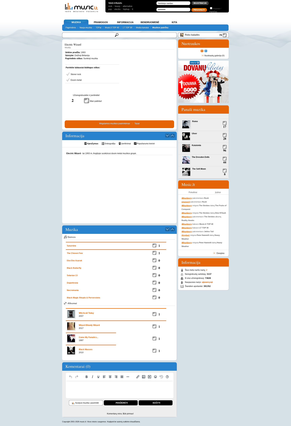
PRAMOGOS (101, 22)
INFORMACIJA (125, 22)
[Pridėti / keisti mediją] (149, 376)
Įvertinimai (126, 143)
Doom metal (76, 80)
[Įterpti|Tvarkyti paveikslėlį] (144, 376)
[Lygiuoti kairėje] (104, 376)
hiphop (126, 9)
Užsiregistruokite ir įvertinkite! (86, 95)
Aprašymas (92, 143)
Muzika (68, 47)
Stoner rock (76, 74)
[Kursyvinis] (92, 376)
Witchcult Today (86, 313)
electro (117, 9)
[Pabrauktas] (98, 376)
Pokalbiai (193, 192)
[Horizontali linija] (128, 376)
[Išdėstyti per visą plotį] (122, 376)
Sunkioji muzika (90, 58)
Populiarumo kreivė (146, 143)
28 (224, 138)
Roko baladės (192, 34)
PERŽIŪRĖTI (122, 403)
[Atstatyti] (71, 376)
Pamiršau (213, 12)
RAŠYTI (156, 403)
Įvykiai (218, 192)
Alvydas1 (186, 235)
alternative (127, 6)
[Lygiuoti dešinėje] (116, 376)
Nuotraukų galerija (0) (214, 55)
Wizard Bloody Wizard (89, 325)
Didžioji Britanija (82, 55)
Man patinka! (96, 101)
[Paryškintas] (86, 376)
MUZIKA (76, 22)
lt (132, 9)
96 (224, 150)
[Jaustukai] (155, 376)
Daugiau (220, 253)
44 (224, 162)
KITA (174, 22)
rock (110, 6)
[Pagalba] (167, 376)
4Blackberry (187, 198)
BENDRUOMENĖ (150, 22)
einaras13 (186, 202)
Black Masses (85, 349)
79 (220, 35)
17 (224, 126)
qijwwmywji (207, 282)
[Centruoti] (110, 376)
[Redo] (76, 376)
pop (110, 9)
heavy (117, 6)
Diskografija (109, 143)
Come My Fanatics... (88, 337)
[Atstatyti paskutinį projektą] (161, 376)
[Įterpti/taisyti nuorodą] (138, 376)
